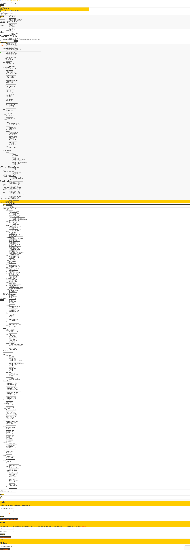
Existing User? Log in (5, 537)
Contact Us (5, 176)
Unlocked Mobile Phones (8, 175)
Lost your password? (14, 513)
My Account (6, 172)
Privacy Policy (6, 187)
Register (2, 534)
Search (2, 5)
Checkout (5, 171)
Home (1, 25)
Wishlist (5, 174)
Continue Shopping (5, 549)
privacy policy (83, 526)
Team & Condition (7, 185)
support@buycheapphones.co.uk (10, 48)
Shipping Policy (6, 191)
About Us (5, 184)
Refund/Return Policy (8, 189)
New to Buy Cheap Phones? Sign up (9, 519)
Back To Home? (3, 42)
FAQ (4, 192)
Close (7, 202)
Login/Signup (3, 202)
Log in (2, 516)
